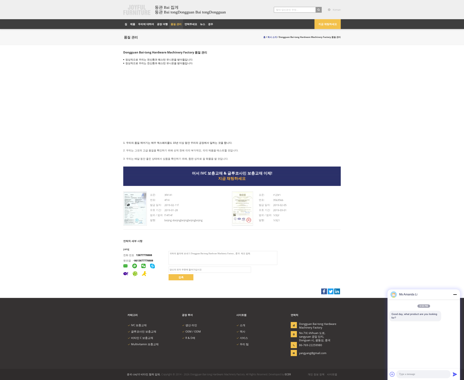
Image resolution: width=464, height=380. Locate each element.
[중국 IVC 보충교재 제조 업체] (136, 9)
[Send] (455, 374)
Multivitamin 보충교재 (145, 344)
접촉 (181, 277)
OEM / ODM (193, 331)
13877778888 (144, 255)
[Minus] (455, 294)
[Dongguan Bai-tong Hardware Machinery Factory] (135, 224)
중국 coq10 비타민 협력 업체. (144, 374)
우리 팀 (244, 344)
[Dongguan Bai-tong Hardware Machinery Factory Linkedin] (337, 291)
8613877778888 (143, 260)
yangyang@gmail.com (310, 353)
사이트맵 (332, 374)
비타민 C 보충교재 (142, 338)
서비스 (244, 338)
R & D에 (190, 338)
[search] (319, 10)
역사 (242, 331)
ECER (288, 374)
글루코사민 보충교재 (143, 331)
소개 (242, 325)
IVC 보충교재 (139, 325)
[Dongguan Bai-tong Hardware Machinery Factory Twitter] (331, 291)
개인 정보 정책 (316, 374)
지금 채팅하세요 (327, 24)
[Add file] (392, 374)
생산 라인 (191, 325)
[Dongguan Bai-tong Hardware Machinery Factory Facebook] (324, 291)
